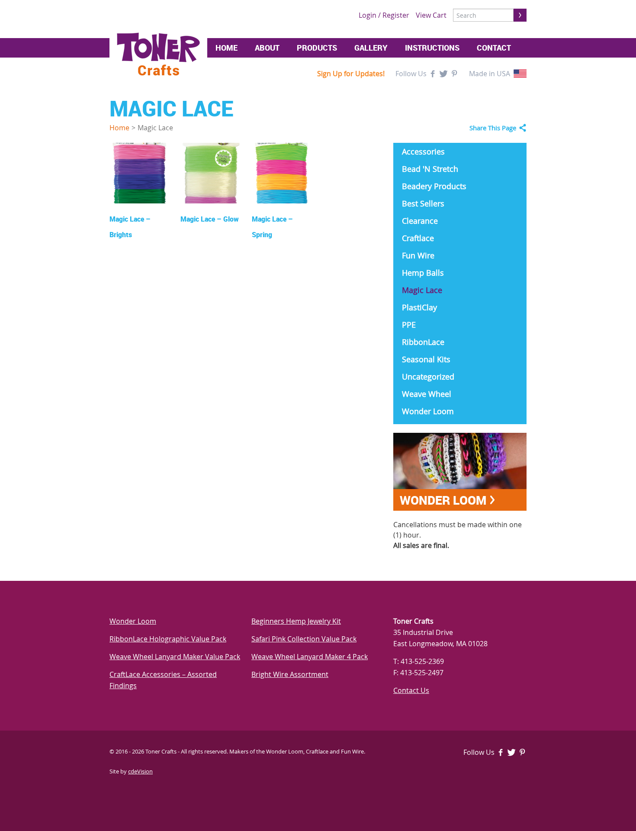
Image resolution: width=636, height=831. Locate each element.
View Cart (431, 15)
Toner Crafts (158, 54)
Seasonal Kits (426, 359)
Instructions (432, 47)
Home (226, 47)
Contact (494, 47)
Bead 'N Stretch (430, 169)
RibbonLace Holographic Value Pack (167, 639)
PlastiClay (419, 307)
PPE (409, 324)
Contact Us (411, 690)
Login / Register (384, 15)
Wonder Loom (428, 411)
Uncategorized (428, 376)
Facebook (432, 73)
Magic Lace (422, 290)
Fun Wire (418, 255)
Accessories (423, 151)
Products (317, 47)
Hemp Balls (423, 272)
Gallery (371, 47)
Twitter (443, 73)
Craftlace (418, 238)
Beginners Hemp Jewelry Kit (296, 621)
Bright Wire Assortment (289, 674)
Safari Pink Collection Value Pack (304, 639)
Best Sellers (423, 203)
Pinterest (454, 73)
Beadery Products (434, 186)
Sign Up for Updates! (351, 73)
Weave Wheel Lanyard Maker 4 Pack (309, 656)
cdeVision (140, 771)
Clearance (420, 221)
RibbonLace (423, 342)
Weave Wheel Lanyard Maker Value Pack (174, 656)
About (267, 47)
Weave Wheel (426, 394)
